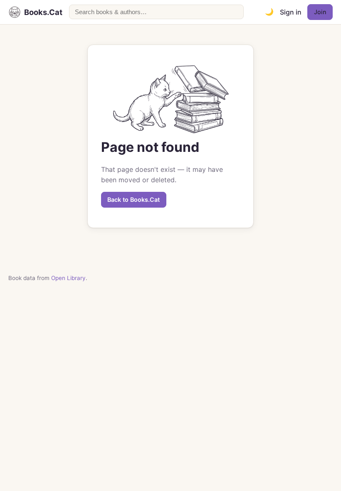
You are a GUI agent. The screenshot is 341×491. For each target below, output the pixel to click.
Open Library (68, 278)
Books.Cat (43, 12)
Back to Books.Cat (133, 199)
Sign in (290, 12)
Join (320, 11)
